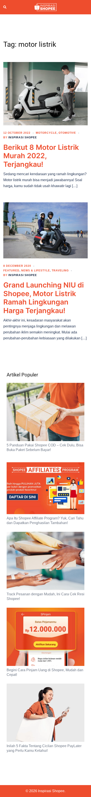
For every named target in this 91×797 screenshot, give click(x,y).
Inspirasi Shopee (22, 137)
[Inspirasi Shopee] (45, 7)
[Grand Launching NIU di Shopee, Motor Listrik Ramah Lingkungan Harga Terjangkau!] (45, 230)
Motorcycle (46, 132)
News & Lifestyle (35, 270)
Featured (11, 270)
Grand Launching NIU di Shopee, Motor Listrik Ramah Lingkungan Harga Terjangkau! (43, 298)
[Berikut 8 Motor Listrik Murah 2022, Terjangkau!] (45, 93)
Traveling (60, 270)
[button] (5, 7)
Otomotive (67, 132)
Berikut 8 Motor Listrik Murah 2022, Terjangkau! (41, 156)
